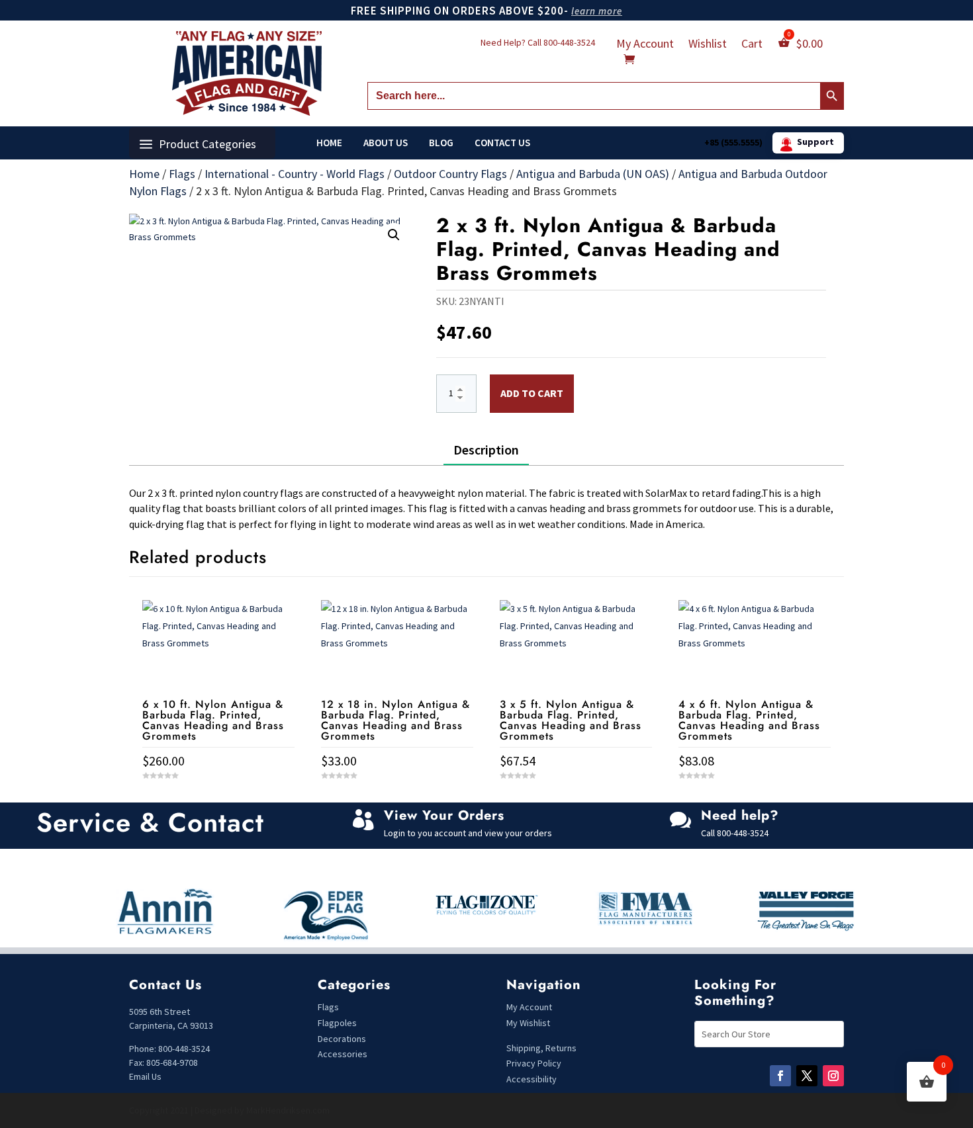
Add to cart (531, 393)
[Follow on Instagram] (833, 1075)
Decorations (342, 1039)
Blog (441, 143)
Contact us (502, 143)
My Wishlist (528, 1023)
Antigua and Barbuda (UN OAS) (592, 173)
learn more (596, 11)
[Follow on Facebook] (780, 1075)
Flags (182, 173)
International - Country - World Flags (295, 173)
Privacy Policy (533, 1063)
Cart (752, 45)
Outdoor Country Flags (450, 173)
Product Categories (207, 144)
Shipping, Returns (541, 1048)
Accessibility (531, 1079)
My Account (645, 45)
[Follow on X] (806, 1075)
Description (486, 449)
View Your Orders (444, 815)
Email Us (145, 1076)
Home (329, 143)
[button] (394, 235)
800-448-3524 (569, 42)
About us (385, 143)
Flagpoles (338, 1023)
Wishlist (707, 45)
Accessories (342, 1054)
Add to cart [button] (218, 800)
